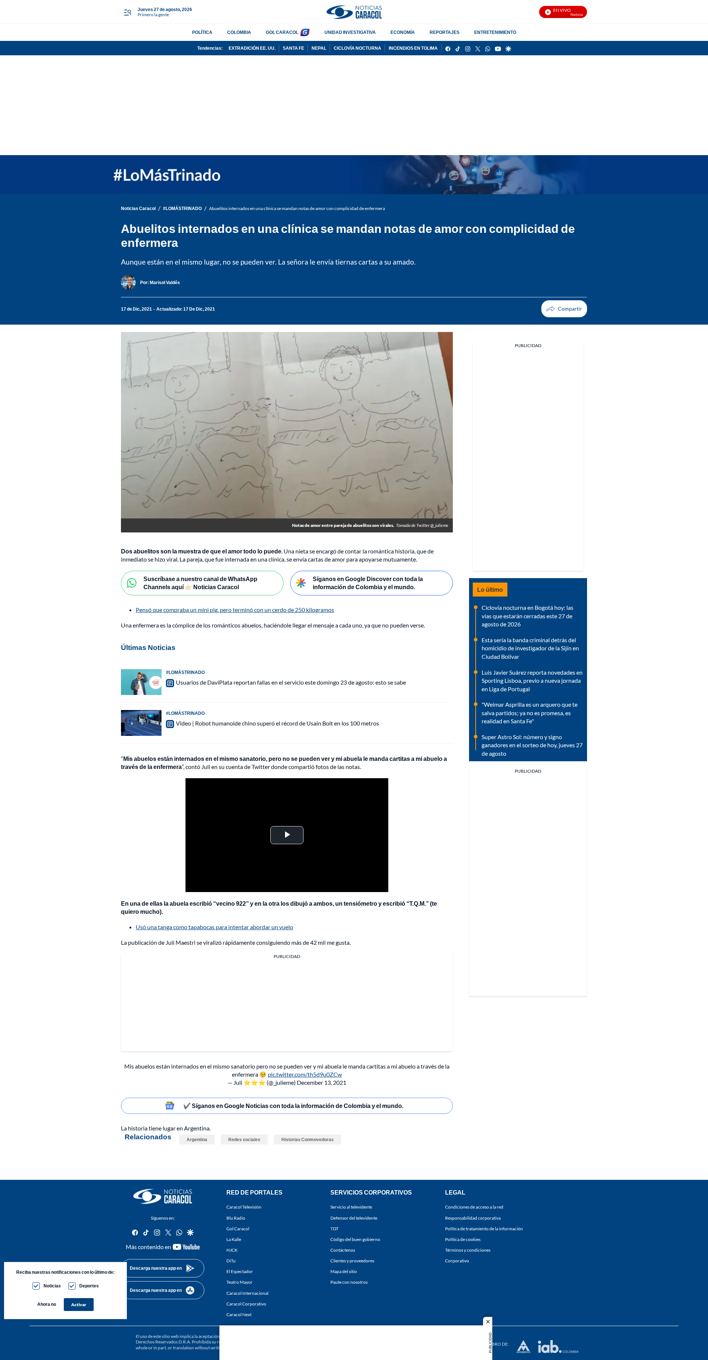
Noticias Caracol (138, 208)
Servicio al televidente (351, 1207)
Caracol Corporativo (246, 1304)
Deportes (89, 1286)
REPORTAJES (444, 32)
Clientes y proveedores (352, 1260)
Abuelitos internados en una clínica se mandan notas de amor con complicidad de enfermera (297, 208)
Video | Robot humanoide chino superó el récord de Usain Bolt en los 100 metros (277, 723)
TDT (334, 1228)
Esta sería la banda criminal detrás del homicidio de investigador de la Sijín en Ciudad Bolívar (530, 648)
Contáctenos (342, 1250)
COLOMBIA (239, 32)
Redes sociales (244, 1139)
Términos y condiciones (467, 1250)
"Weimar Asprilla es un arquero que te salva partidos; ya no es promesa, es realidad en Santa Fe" (529, 712)
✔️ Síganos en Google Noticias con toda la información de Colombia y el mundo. (293, 1105)
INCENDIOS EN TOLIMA (413, 48)
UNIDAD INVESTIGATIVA (350, 32)
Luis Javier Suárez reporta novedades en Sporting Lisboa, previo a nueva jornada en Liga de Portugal (532, 680)
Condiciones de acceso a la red (474, 1207)
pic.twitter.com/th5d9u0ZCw (305, 1074)
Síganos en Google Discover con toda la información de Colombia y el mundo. (368, 583)
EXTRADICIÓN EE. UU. (252, 48)
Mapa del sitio (343, 1271)
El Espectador (239, 1271)
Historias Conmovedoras (307, 1139)
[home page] (354, 12)
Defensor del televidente (353, 1218)
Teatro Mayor (239, 1282)
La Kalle (233, 1239)
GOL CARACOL (282, 32)
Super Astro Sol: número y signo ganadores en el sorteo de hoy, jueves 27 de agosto (532, 745)
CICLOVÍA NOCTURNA (357, 48)
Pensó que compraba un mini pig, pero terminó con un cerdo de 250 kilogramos (235, 609)
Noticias (52, 1286)
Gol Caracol (237, 1228)
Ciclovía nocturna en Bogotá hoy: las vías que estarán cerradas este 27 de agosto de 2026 (527, 615)
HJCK (231, 1250)
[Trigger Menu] (127, 12)
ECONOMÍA (403, 32)
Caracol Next (238, 1314)
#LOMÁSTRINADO (182, 208)
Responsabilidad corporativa (473, 1218)
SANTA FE (293, 48)
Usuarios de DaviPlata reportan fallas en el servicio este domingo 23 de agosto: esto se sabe (291, 682)
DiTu (231, 1260)
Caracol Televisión (243, 1207)
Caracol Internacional (247, 1293)
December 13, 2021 (321, 1082)
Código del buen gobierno (355, 1239)
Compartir (564, 308)
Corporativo (457, 1260)
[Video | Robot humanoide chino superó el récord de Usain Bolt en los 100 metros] (141, 723)
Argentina (197, 1139)
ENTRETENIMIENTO (495, 32)
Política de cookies (462, 1239)
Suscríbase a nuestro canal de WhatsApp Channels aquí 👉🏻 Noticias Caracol (200, 583)
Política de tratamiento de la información (484, 1228)
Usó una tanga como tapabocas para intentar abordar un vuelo (214, 926)
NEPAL (319, 48)
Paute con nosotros (349, 1282)
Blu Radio (235, 1218)
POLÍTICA (202, 32)
